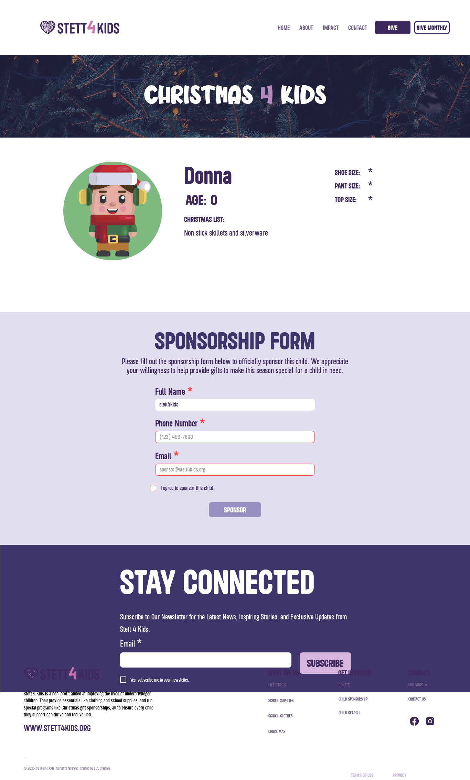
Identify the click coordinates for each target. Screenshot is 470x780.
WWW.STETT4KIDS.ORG (57, 728)
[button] (432, 27)
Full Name (170, 391)
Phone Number (176, 423)
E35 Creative (102, 768)
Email (163, 456)
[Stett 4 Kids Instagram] (430, 721)
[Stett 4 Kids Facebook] (414, 721)
